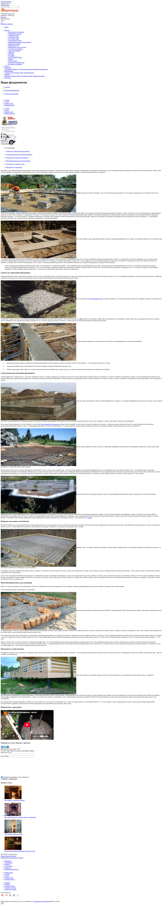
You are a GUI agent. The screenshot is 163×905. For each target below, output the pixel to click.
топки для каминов (14, 50)
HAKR (10, 59)
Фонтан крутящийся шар (16, 62)
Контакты (8, 78)
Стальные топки (13, 37)
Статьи (12, 72)
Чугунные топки (13, 39)
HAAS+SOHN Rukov (15, 57)
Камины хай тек (13, 45)
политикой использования (41, 901)
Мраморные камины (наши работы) (19, 42)
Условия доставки (27, 76)
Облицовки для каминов (16, 32)
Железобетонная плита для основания (18, 161)
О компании (8, 69)
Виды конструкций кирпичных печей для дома (20, 851)
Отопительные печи (14, 40)
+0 (1, 22)
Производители (29, 72)
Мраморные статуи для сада (17, 47)
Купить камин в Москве (8, 856)
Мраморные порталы (15, 33)
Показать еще (12, 61)
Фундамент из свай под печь (15, 164)
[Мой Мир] (8, 747)
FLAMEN (11, 56)
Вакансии (30, 69)
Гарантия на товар (39, 76)
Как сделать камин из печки (14, 834)
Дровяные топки (13, 35)
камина (89, 518)
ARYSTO (11, 52)
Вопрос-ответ (19, 72)
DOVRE (11, 54)
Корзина (3, 17)
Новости (15, 69)
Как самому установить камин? (15, 800)
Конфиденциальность (41, 69)
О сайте (7, 72)
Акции (7, 66)
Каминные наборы (14, 44)
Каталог (7, 30)
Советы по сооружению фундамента (18, 151)
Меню (6, 27)
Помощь (7, 74)
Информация (9, 71)
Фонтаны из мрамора (15, 64)
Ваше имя (4, 752)
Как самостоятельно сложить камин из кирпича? (20, 817)
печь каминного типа (95, 299)
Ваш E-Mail (4, 756)
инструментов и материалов (50, 424)
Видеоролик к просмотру (14, 167)
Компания (8, 67)
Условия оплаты (15, 76)
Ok (2, 903)
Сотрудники (23, 69)
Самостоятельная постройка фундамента (19, 154)
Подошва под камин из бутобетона (17, 157)
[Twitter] (5, 747)
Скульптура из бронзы (15, 49)
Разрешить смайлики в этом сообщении (16, 777)
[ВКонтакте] (2, 747)
